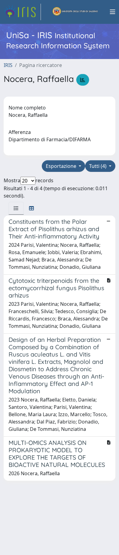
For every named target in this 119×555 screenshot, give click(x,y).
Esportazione (62, 166)
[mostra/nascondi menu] (112, 12)
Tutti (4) (98, 166)
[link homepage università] (75, 12)
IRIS (8, 65)
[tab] (16, 208)
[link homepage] (22, 12)
